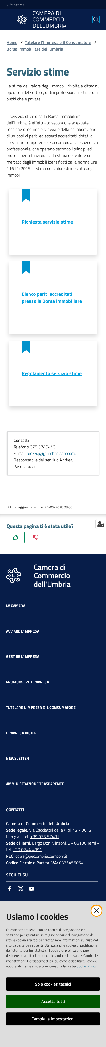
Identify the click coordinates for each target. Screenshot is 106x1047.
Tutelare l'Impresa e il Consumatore (58, 42)
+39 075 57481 (44, 836)
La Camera (15, 605)
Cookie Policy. (87, 966)
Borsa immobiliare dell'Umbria (35, 49)
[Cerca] (96, 19)
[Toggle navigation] (9, 19)
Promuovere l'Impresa (27, 682)
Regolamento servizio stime (52, 373)
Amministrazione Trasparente (35, 784)
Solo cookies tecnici (53, 984)
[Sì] (16, 537)
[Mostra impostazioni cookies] (100, 524)
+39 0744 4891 (27, 849)
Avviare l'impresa (22, 631)
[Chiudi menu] (86, 11)
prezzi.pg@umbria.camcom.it (52, 453)
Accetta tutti (53, 1001)
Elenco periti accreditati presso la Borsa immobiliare (52, 297)
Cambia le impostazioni (53, 1018)
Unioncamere (15, 4)
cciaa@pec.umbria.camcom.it (41, 856)
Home (12, 42)
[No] (36, 537)
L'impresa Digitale (23, 733)
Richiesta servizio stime (47, 221)
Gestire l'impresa (22, 656)
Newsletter (17, 758)
